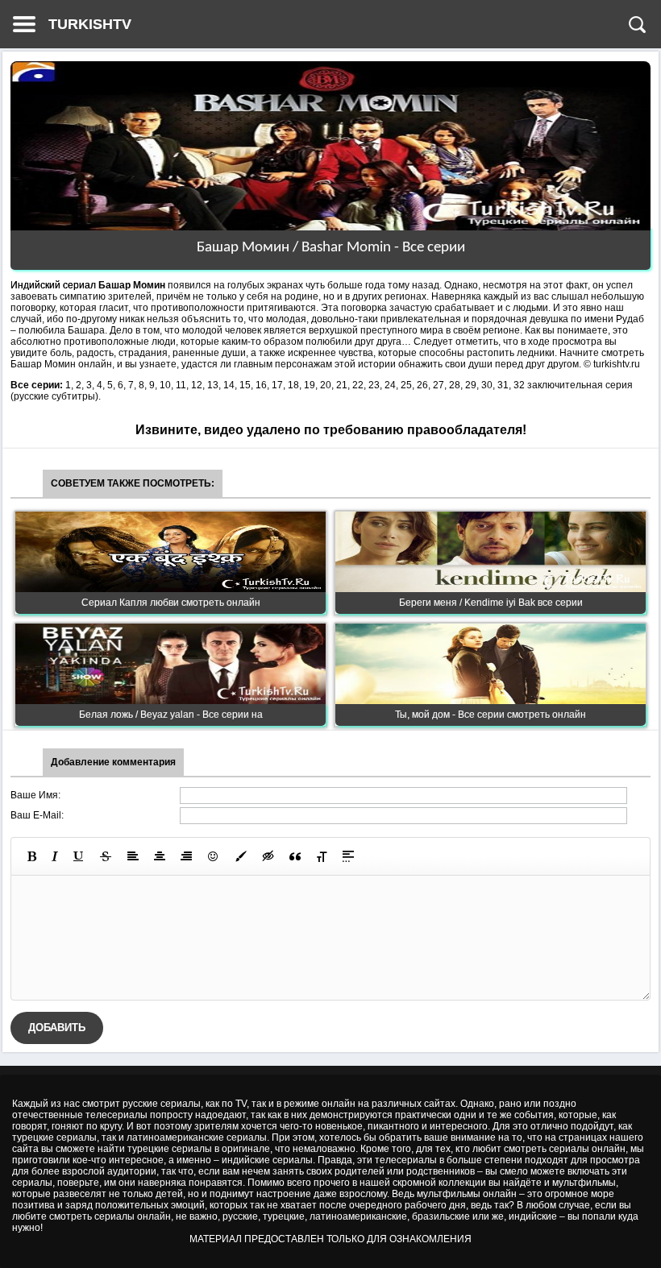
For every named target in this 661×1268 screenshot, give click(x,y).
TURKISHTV (89, 24)
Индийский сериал (53, 285)
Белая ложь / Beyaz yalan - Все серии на (171, 714)
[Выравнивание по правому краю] (186, 856)
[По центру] (159, 856)
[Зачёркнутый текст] (105, 856)
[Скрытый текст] (268, 856)
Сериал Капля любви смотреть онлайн (170, 602)
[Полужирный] (31, 856)
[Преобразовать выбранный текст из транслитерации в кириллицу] (321, 856)
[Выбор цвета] (241, 856)
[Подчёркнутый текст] (79, 856)
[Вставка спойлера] (348, 856)
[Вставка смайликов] (213, 856)
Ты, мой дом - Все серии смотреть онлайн (490, 714)
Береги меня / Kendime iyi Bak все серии (491, 602)
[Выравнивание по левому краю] (133, 856)
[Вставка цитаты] (295, 856)
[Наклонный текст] (55, 856)
